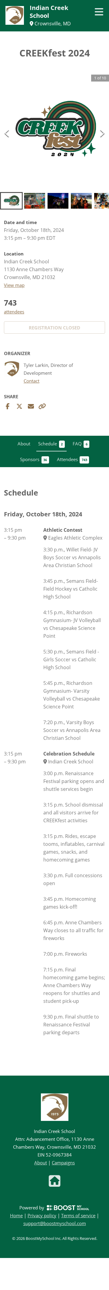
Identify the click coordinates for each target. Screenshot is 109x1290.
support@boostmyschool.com (54, 1223)
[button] (54, 129)
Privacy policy (42, 1215)
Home (16, 1215)
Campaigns (63, 1163)
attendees (14, 312)
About (40, 1163)
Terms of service (78, 1215)
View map (14, 285)
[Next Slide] (102, 133)
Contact (31, 380)
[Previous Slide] (6, 133)
